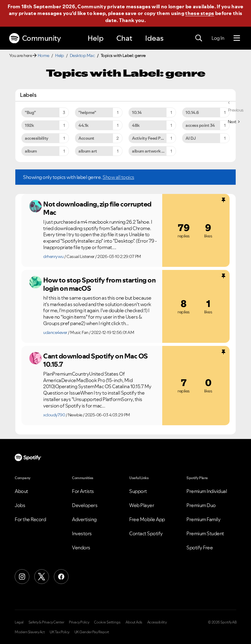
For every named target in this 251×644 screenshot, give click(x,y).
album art (87, 151)
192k (29, 125)
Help (95, 38)
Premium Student (205, 533)
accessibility (36, 138)
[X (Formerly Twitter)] (41, 576)
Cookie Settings (107, 622)
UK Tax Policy (59, 632)
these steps (199, 13)
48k (136, 125)
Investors (82, 533)
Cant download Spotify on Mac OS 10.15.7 (95, 360)
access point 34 (200, 125)
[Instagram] (22, 576)
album (31, 151)
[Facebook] (61, 576)
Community (41, 38)
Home (43, 55)
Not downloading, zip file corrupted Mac (97, 208)
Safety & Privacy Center (46, 622)
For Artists (83, 491)
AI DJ (190, 138)
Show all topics (118, 177)
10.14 (137, 112)
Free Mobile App (147, 519)
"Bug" (30, 112)
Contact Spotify (146, 533)
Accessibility (157, 622)
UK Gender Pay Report (91, 632)
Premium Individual (206, 491)
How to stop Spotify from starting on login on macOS (99, 284)
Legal (19, 622)
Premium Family (203, 519)
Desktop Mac (82, 55)
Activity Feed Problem (153, 138)
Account (86, 138)
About (21, 491)
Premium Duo (201, 505)
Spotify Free (199, 547)
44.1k (83, 125)
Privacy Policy (79, 622)
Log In (218, 38)
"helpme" (87, 112)
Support (138, 491)
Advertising (84, 519)
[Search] (198, 38)
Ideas (154, 38)
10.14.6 (192, 112)
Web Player (141, 505)
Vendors (81, 547)
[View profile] (35, 206)
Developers (84, 505)
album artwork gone (151, 151)
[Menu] (237, 38)
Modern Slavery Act (30, 632)
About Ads (134, 622)
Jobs (20, 505)
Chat (124, 38)
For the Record (30, 519)
